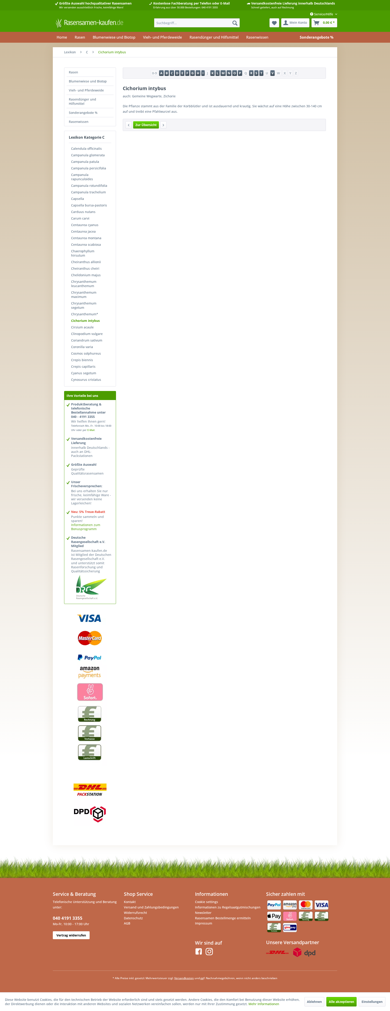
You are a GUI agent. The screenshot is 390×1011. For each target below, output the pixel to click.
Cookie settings (206, 902)
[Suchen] (235, 22)
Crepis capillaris (83, 366)
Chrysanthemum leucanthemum (83, 283)
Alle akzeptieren (341, 1001)
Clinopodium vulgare (87, 334)
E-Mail (91, 430)
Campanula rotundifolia (89, 185)
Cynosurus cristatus (86, 379)
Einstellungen (372, 1001)
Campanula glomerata (88, 155)
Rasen (73, 72)
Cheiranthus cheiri (85, 268)
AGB (127, 923)
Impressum (203, 923)
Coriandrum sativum (86, 340)
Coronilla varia (82, 347)
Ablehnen (314, 1001)
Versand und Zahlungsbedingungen (151, 907)
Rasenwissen (78, 121)
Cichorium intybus (85, 320)
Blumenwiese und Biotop (88, 81)
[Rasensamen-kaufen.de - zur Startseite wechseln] (89, 24)
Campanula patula (85, 161)
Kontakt (130, 902)
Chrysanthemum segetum (83, 305)
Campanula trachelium (88, 192)
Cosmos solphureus (86, 353)
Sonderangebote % (83, 112)
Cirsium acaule (82, 327)
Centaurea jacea (83, 231)
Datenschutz (133, 918)
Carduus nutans (83, 212)
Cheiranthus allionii (86, 262)
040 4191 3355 (67, 918)
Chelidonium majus (86, 275)
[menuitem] (197, 22)
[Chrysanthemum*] (128, 125)
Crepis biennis (82, 360)
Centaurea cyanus (84, 225)
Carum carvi (80, 218)
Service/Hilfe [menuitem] (323, 14)
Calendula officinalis (86, 148)
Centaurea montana (86, 238)
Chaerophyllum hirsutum (82, 253)
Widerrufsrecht (135, 912)
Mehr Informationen (263, 1004)
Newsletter (203, 912)
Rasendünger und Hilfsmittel (82, 101)
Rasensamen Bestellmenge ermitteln (223, 918)
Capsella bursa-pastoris (89, 205)
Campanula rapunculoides (82, 177)
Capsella (77, 199)
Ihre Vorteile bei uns (82, 395)
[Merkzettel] (274, 22)
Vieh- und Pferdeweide (86, 90)
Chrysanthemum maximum (83, 294)
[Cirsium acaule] (163, 125)
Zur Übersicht (146, 125)
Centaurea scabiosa (86, 244)
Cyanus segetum (83, 373)
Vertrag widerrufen (71, 935)
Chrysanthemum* (84, 314)
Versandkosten (184, 978)
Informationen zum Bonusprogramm (85, 527)
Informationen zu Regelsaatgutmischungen (227, 907)
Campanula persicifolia (88, 168)
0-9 (154, 73)
